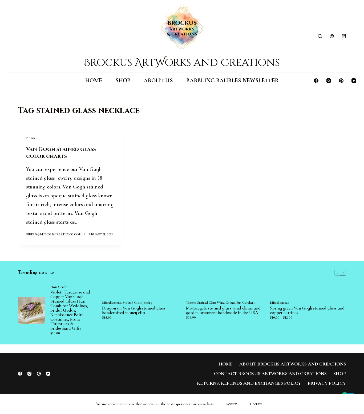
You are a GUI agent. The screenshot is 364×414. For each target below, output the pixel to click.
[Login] (332, 36)
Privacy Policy (327, 383)
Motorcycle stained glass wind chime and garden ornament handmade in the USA (223, 310)
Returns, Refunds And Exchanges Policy (249, 383)
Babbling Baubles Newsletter (232, 80)
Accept (231, 404)
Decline (256, 404)
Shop (122, 80)
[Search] (320, 36)
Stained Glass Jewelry (137, 302)
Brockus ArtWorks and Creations (182, 63)
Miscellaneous (111, 302)
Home (93, 80)
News (30, 138)
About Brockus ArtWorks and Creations (292, 364)
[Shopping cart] (344, 36)
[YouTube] (353, 80)
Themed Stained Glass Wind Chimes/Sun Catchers (220, 302)
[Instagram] (328, 80)
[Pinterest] (341, 80)
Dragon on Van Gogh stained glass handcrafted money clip (133, 310)
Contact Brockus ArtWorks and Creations (270, 373)
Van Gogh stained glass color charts (61, 153)
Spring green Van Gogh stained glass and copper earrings (307, 310)
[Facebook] (316, 80)
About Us (158, 80)
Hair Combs (58, 287)
